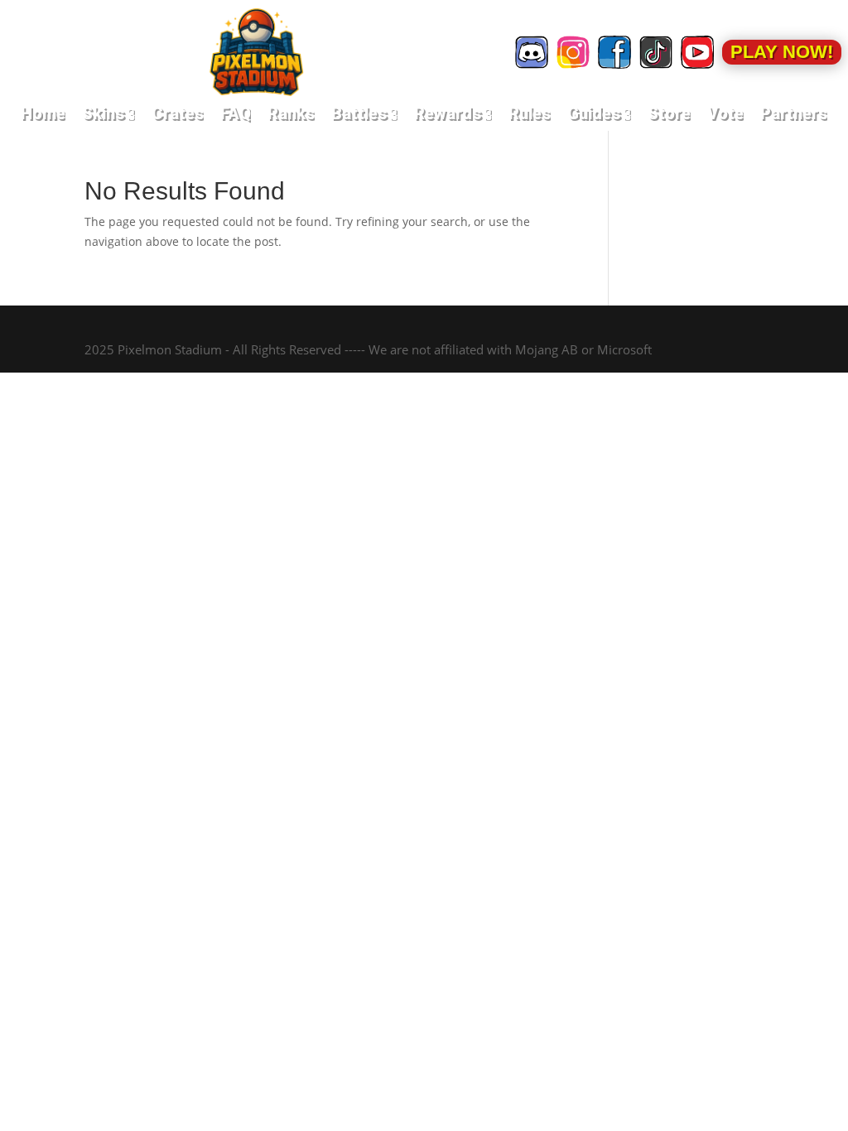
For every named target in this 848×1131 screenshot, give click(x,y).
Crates (178, 113)
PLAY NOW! (781, 51)
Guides (599, 113)
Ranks (291, 113)
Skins (108, 113)
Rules (529, 113)
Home (43, 113)
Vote (725, 113)
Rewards (453, 113)
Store (669, 113)
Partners (793, 113)
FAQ (235, 113)
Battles (364, 113)
